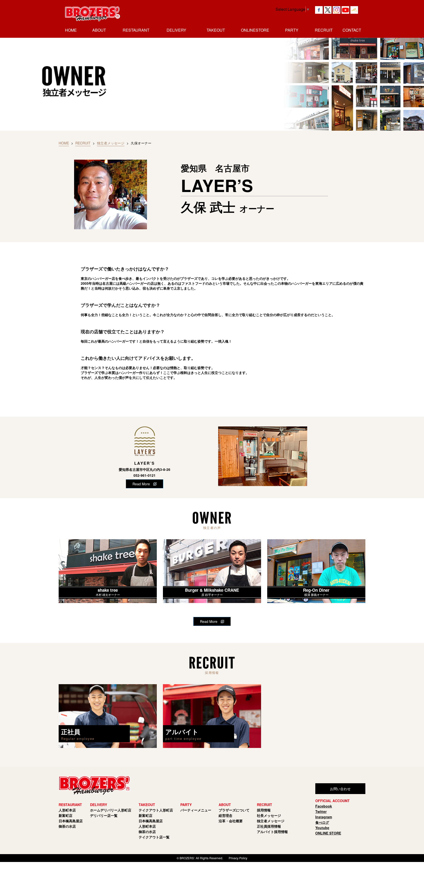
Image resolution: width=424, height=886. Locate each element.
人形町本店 (67, 810)
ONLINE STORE (328, 833)
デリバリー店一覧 (104, 815)
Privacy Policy (238, 858)
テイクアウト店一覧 (154, 837)
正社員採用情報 (269, 826)
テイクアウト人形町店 (156, 810)
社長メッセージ (269, 815)
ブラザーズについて (234, 810)
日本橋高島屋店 (71, 820)
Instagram (323, 817)
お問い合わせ (340, 788)
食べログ (322, 822)
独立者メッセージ (110, 143)
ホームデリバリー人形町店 (110, 810)
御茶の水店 (67, 826)
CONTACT (352, 30)
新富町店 (65, 815)
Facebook (323, 806)
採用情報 (264, 810)
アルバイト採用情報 (272, 831)
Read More (141, 483)
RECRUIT (83, 143)
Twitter (321, 811)
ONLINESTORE (255, 30)
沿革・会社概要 (231, 820)
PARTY (291, 30)
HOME (71, 30)
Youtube (322, 827)
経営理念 (225, 815)
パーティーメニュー (195, 810)
